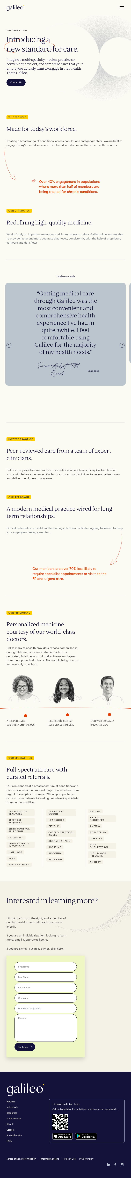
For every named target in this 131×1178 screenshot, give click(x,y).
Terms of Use (69, 1159)
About (9, 1124)
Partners (10, 1101)
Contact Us (16, 82)
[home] (15, 8)
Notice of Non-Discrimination (21, 1159)
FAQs (9, 1141)
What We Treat (13, 1118)
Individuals (12, 1107)
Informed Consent (49, 1159)
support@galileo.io (35, 939)
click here (56, 948)
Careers (10, 1130)
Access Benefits (14, 1135)
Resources (11, 1113)
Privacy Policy (86, 1159)
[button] (121, 8)
